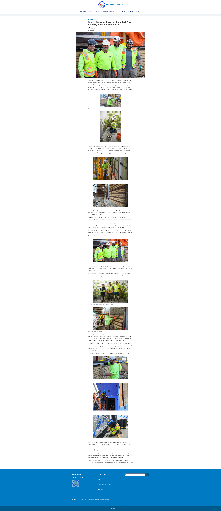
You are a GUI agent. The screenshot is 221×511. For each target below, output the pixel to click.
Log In (73, 501)
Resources (121, 11)
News (89, 11)
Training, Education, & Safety (108, 11)
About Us (82, 11)
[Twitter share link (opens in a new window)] (89, 31)
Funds (137, 11)
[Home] (3, 14)
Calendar (97, 11)
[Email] (93, 31)
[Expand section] (85, 11)
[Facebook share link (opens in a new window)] (91, 31)
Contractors (130, 11)
